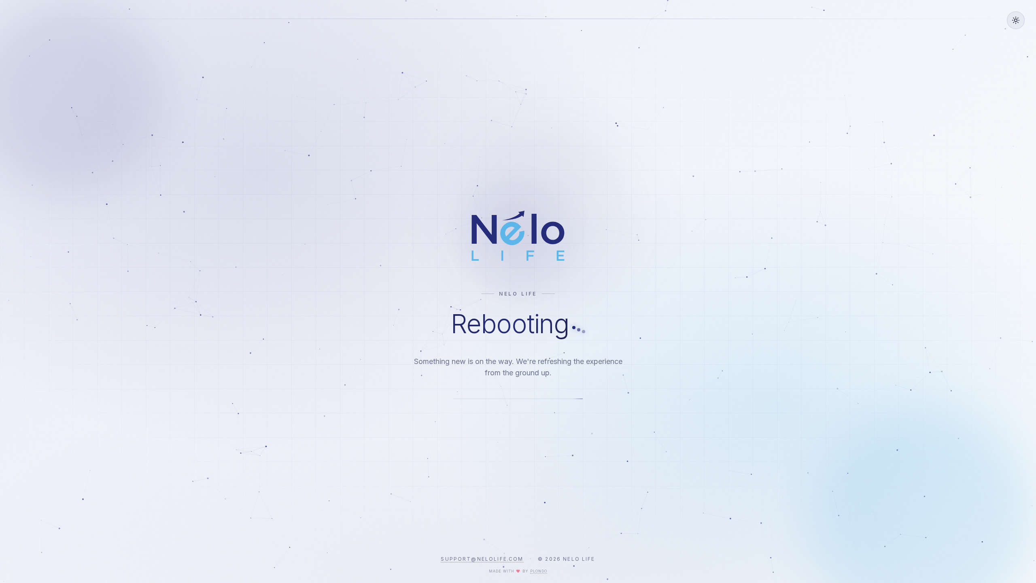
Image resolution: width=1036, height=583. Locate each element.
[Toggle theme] (1016, 20)
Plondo (538, 571)
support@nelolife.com (482, 559)
